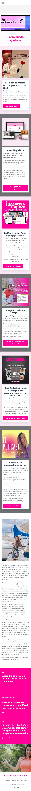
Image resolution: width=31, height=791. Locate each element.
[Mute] (28, 30)
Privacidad (24, 781)
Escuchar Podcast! (12, 506)
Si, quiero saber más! (13, 266)
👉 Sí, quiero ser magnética (15, 188)
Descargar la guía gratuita (15, 418)
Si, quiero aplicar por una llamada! (15, 343)
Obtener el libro (11, 106)
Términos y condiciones (12, 781)
